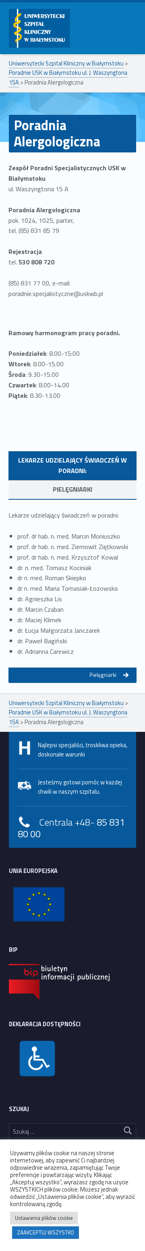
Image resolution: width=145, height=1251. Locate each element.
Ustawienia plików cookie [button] (44, 1218)
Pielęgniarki (72, 489)
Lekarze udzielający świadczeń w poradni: (72, 465)
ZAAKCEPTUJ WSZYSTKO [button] (45, 1232)
